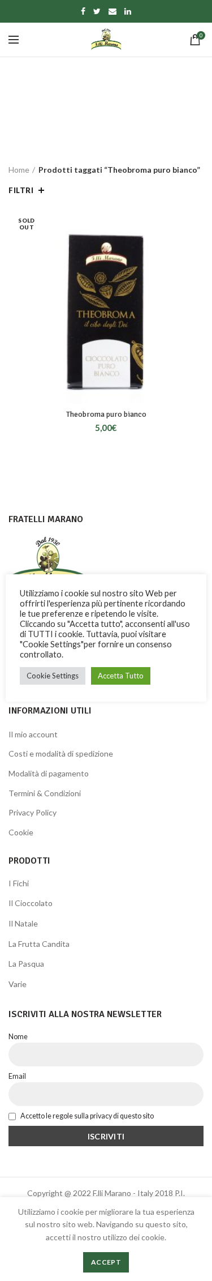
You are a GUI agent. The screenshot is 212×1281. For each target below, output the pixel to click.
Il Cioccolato (30, 903)
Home (18, 169)
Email (17, 1076)
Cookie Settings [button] (53, 675)
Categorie (100, 131)
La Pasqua (26, 963)
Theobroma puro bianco (106, 414)
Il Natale (23, 923)
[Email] (112, 11)
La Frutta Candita (39, 944)
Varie (17, 984)
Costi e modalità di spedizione (60, 753)
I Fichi (18, 883)
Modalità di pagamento (48, 773)
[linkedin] (127, 11)
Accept (106, 1262)
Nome (18, 1036)
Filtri (21, 190)
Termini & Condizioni (44, 793)
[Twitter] (97, 11)
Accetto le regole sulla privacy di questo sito (86, 1116)
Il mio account (33, 734)
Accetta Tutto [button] (121, 675)
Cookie (20, 832)
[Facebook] (83, 11)
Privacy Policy (32, 812)
